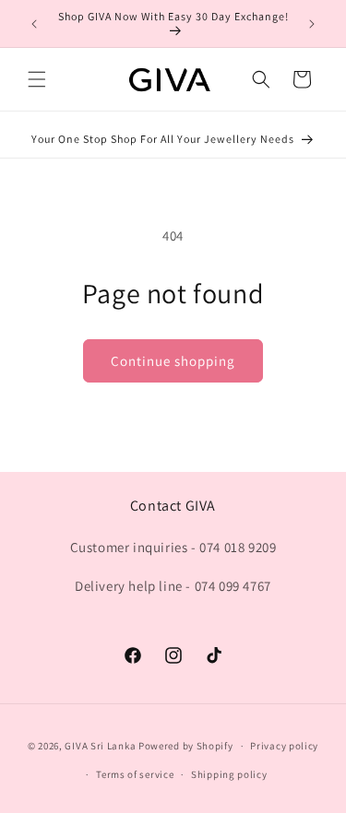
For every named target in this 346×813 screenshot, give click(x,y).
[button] (37, 79)
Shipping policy (229, 774)
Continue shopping (173, 361)
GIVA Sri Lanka (100, 745)
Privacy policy (284, 745)
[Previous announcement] (34, 24)
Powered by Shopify (185, 745)
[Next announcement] (312, 24)
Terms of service (134, 774)
